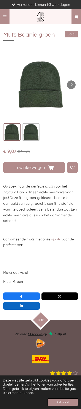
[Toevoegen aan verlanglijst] (72, 167)
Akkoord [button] (63, 402)
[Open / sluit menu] (5, 16)
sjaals (56, 239)
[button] (12, 132)
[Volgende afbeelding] (71, 84)
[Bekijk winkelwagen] (76, 16)
